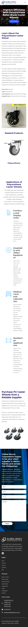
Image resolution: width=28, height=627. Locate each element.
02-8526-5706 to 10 (8, 600)
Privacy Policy (10, 623)
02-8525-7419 (7, 602)
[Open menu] (25, 2)
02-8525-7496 (7, 606)
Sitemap (16, 623)
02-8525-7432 (7, 604)
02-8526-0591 (7, 609)
